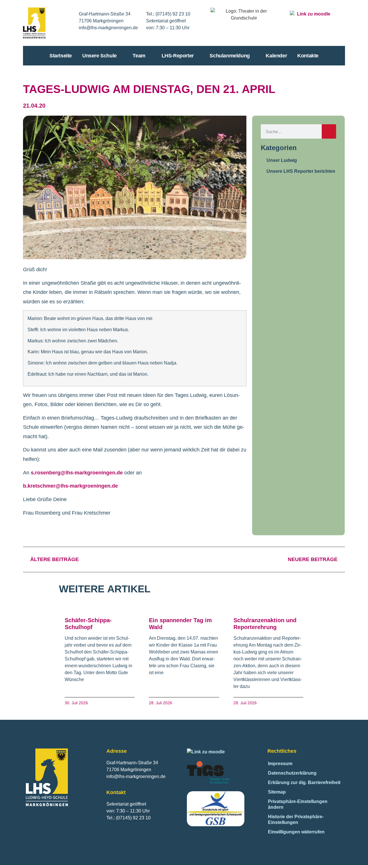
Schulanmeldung (230, 56)
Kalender (276, 56)
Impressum (280, 763)
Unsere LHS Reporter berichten (301, 171)
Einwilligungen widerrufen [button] (296, 831)
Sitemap (277, 792)
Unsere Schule (99, 56)
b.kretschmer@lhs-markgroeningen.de (70, 486)
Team (139, 56)
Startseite (60, 56)
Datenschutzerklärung (292, 773)
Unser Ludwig (282, 160)
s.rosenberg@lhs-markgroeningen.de (77, 473)
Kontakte (308, 56)
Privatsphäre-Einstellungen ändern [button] (297, 804)
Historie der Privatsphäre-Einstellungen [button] (296, 819)
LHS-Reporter (178, 56)
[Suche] (329, 131)
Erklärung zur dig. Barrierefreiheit (304, 782)
